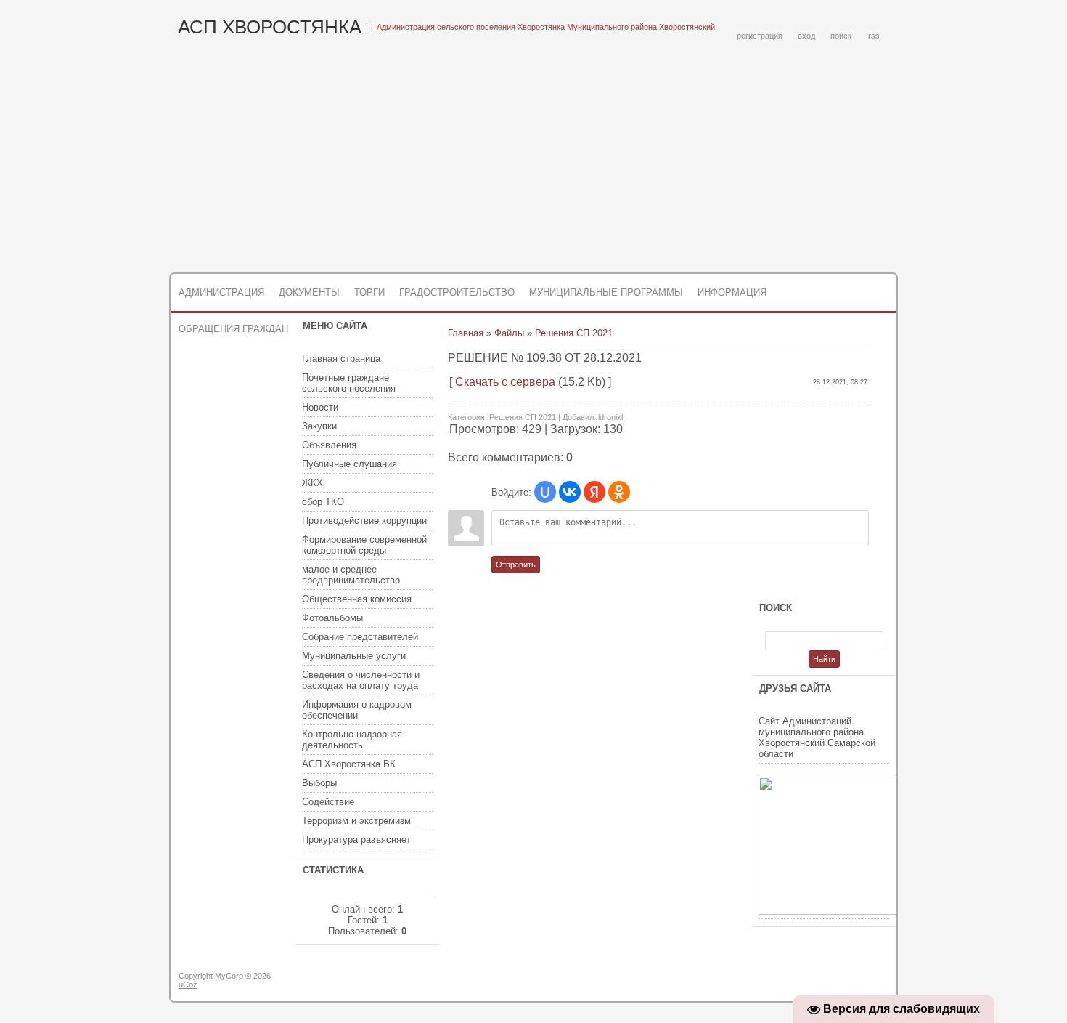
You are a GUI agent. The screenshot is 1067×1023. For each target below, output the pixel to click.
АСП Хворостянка (269, 27)
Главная (465, 333)
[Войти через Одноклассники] (619, 492)
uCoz (188, 984)
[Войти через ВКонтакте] (570, 492)
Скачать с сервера (505, 382)
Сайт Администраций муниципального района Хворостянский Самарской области (817, 737)
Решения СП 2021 (574, 333)
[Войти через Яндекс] (594, 492)
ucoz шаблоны (840, 981)
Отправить (516, 564)
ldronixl (610, 417)
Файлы (509, 333)
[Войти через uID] (545, 492)
